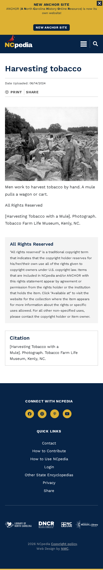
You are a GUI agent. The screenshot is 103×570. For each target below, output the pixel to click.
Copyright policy (64, 544)
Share (32, 92)
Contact (49, 443)
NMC (64, 548)
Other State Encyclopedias (49, 475)
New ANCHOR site (51, 27)
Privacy (49, 482)
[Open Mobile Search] (94, 44)
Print (16, 92)
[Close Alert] (99, 3)
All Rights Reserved (31, 244)
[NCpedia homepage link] (18, 42)
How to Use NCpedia (49, 459)
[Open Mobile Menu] (83, 44)
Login (49, 467)
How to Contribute (49, 451)
